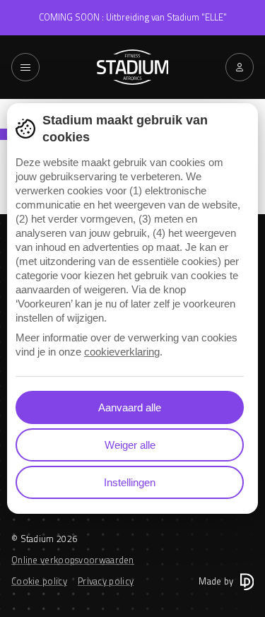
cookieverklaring (122, 352)
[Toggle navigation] (25, 67)
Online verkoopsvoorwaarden (72, 560)
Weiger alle (130, 445)
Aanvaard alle (129, 407)
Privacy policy (106, 581)
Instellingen (129, 482)
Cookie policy (39, 581)
